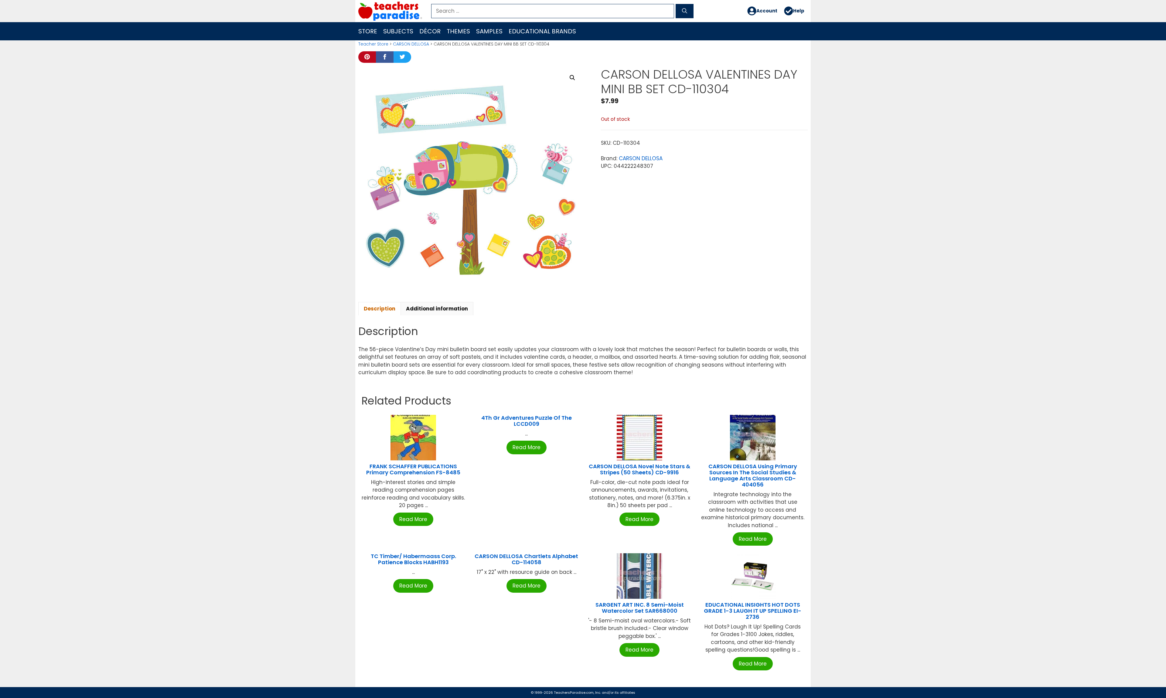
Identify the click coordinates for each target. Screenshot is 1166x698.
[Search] (685, 11)
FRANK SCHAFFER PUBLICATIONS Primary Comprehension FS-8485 (413, 469)
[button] (572, 77)
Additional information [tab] (437, 308)
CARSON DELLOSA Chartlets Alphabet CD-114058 (526, 559)
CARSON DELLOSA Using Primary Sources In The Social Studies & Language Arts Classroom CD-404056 (752, 475)
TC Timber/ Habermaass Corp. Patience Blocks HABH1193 (413, 559)
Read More (413, 519)
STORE (367, 31)
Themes (458, 31)
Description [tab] (379, 308)
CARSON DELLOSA (411, 44)
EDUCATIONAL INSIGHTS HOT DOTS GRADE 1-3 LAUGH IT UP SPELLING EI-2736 (752, 611)
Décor (430, 31)
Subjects (398, 31)
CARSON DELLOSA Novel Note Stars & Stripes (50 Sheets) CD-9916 (639, 469)
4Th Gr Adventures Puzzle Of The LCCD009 (526, 421)
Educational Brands (542, 31)
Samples (489, 31)
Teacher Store (373, 44)
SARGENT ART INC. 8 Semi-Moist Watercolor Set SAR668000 (639, 608)
